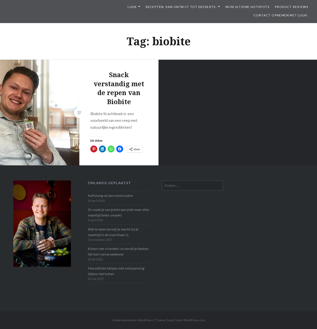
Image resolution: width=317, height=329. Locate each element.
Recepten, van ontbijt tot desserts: (181, 7)
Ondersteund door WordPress (132, 320)
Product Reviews (291, 7)
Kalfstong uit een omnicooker (110, 195)
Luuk (132, 7)
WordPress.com (194, 320)
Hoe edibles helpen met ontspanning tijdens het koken (116, 271)
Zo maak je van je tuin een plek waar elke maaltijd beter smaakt (118, 212)
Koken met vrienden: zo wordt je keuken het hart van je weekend (118, 251)
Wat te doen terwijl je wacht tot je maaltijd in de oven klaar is (113, 232)
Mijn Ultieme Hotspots (248, 7)
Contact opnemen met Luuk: (280, 15)
